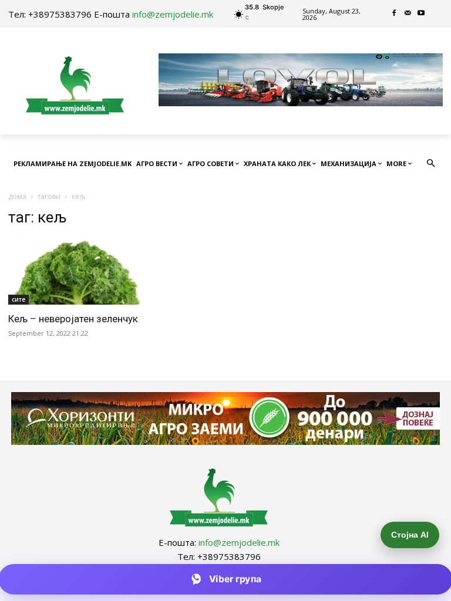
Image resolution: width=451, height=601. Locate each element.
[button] (431, 164)
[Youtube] (421, 14)
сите (18, 299)
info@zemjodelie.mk (172, 14)
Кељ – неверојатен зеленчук (73, 319)
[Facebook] (394, 14)
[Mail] (408, 14)
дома (17, 196)
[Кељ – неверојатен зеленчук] (75, 271)
